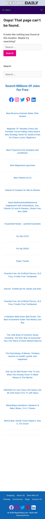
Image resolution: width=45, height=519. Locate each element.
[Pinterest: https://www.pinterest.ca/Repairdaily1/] (28, 99)
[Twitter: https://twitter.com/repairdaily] (22, 99)
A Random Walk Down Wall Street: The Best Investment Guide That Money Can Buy (22, 319)
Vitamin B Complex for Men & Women (22, 190)
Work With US (33, 495)
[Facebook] (11, 99)
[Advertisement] (22, 462)
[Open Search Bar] (41, 10)
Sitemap (6, 499)
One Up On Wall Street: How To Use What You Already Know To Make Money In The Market (22, 374)
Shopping (10, 495)
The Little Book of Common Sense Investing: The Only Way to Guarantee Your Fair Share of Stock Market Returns (22, 338)
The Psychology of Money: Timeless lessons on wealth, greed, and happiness (22, 356)
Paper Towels (22, 261)
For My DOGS (22, 248)
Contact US (37, 499)
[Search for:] (22, 47)
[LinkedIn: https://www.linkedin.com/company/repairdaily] (33, 99)
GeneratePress (22, 515)
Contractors (18, 499)
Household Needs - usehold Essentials (22, 224)
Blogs (27, 499)
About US (21, 495)
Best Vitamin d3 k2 (22, 178)
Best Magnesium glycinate (22, 165)
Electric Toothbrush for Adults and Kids (22, 289)
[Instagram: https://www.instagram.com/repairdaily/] (17, 99)
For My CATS (22, 236)
